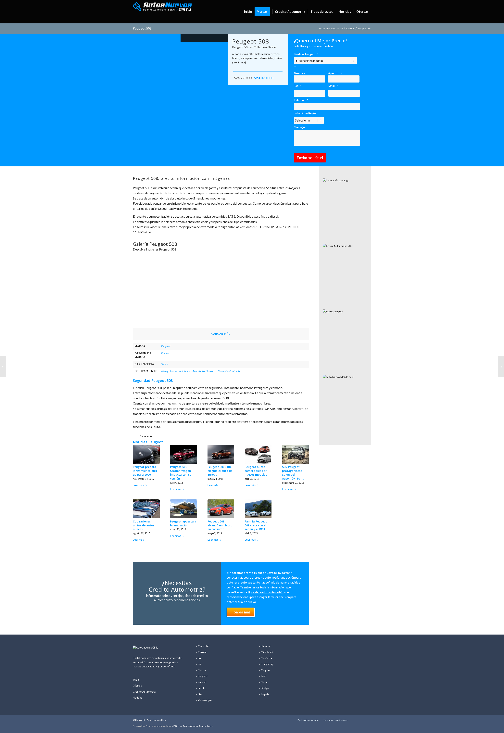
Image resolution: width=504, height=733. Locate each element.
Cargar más (220, 333)
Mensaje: (300, 127)
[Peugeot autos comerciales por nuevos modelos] (258, 454)
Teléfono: (301, 100)
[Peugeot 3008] (3, 366)
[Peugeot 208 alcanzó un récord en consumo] (221, 509)
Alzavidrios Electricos (204, 371)
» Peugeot (202, 676)
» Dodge (264, 688)
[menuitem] (248, 11)
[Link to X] (356, 720)
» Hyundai (264, 646)
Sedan (164, 364)
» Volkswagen (204, 700)
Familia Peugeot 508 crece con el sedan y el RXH (256, 525)
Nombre (299, 73)
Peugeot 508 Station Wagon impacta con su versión (180, 472)
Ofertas (137, 685)
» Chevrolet (202, 646)
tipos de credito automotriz (266, 592)
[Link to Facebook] (368, 720)
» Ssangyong (266, 664)
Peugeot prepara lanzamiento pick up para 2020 (145, 470)
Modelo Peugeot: (306, 54)
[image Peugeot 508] (155, 274)
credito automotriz (267, 577)
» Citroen (201, 652)
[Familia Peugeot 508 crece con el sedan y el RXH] (258, 509)
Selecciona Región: (306, 113)
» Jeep (262, 676)
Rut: (297, 85)
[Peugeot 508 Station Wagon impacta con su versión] (183, 454)
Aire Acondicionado (180, 371)
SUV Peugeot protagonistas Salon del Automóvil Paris (293, 472)
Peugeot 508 (142, 28)
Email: (333, 85)
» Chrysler (265, 670)
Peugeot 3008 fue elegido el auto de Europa (220, 470)
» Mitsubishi (266, 652)
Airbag (164, 371)
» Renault (201, 682)
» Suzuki (200, 688)
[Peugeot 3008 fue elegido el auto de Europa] (221, 454)
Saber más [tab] (146, 436)
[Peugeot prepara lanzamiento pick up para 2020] (146, 454)
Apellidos (335, 73)
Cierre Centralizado (229, 371)
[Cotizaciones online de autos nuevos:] (146, 509)
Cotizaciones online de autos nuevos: (143, 525)
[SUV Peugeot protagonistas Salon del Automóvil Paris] (295, 454)
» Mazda (201, 670)
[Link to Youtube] (362, 720)
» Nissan (263, 682)
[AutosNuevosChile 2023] (162, 11)
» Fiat (199, 694)
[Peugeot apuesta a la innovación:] (183, 509)
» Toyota (264, 694)
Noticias (137, 697)
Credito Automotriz (144, 691)
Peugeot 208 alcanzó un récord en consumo (220, 525)
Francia (165, 353)
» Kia (198, 664)
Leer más (138, 485)
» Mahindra (265, 658)
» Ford (199, 658)
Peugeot (165, 346)
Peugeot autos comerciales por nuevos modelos (256, 470)
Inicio (136, 679)
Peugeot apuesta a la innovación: (183, 523)
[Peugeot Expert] (501, 366)
